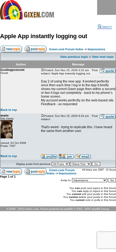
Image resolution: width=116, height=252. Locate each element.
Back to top (9, 109)
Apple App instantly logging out (43, 36)
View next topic (103, 56)
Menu (106, 7)
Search (107, 27)
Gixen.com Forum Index (66, 49)
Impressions (96, 49)
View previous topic (74, 56)
